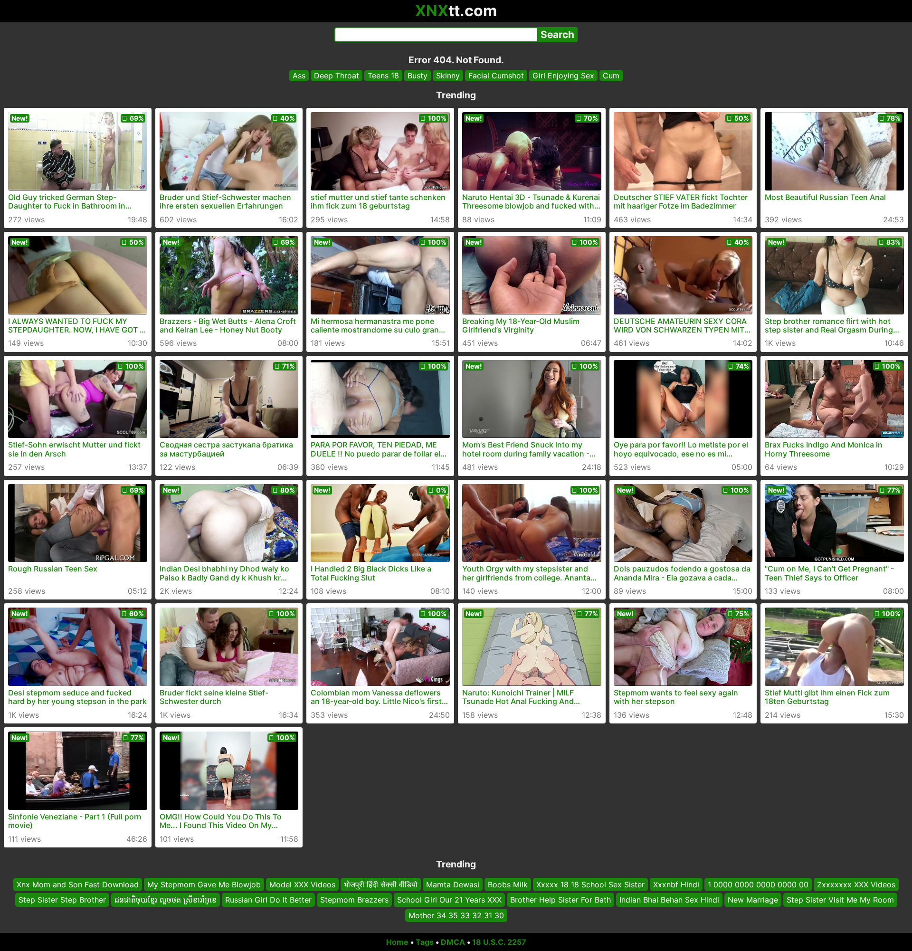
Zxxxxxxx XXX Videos (856, 884)
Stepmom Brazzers (354, 899)
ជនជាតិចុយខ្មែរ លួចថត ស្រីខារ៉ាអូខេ (165, 899)
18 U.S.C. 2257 (499, 942)
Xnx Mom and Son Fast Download (78, 884)
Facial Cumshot (496, 75)
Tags (425, 942)
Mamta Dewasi (452, 884)
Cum (611, 75)
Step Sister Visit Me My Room (840, 899)
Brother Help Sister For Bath (560, 899)
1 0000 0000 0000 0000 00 (758, 884)
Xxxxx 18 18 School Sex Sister (590, 884)
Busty (418, 75)
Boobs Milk (508, 884)
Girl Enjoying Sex (563, 75)
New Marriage (753, 899)
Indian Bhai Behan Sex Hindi (669, 899)
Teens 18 (383, 75)
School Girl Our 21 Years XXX (449, 899)
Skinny (448, 75)
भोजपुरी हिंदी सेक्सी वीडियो (381, 884)
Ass (299, 75)
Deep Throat (336, 75)
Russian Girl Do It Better (268, 899)
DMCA (453, 942)
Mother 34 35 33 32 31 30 (456, 915)
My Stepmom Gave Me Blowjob (204, 884)
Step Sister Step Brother (62, 899)
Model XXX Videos (302, 884)
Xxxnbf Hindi (676, 884)
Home (397, 942)
